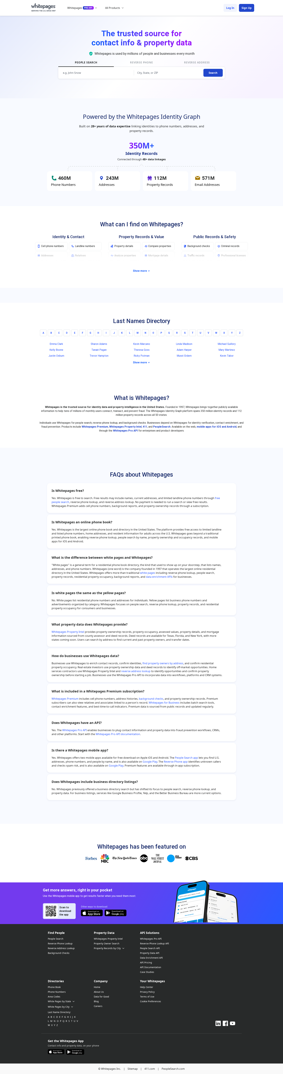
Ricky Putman (142, 355)
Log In (230, 8)
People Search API (150, 948)
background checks (151, 698)
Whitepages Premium (95, 426)
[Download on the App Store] (92, 913)
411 (145, 426)
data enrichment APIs (159, 577)
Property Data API (149, 953)
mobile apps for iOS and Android (216, 426)
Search (213, 73)
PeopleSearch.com (173, 1069)
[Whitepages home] (43, 7)
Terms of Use (147, 996)
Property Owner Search (106, 943)
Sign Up (247, 8)
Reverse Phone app (176, 761)
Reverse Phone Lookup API (154, 943)
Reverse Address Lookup (61, 948)
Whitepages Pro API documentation (118, 734)
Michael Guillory (227, 343)
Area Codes (54, 996)
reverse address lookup (136, 671)
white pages (147, 573)
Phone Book (54, 987)
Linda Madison (184, 343)
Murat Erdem (184, 355)
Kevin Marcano (141, 343)
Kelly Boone (56, 349)
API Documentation (150, 967)
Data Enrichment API (151, 957)
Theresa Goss (142, 349)
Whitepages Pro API (125, 430)
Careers (98, 1006)
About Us (99, 991)
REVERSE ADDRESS (197, 62)
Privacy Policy (147, 991)
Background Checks (58, 953)
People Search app (186, 757)
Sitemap (133, 1069)
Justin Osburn (56, 355)
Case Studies (147, 972)
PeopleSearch (161, 426)
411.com (149, 1069)
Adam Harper (184, 349)
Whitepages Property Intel (125, 426)
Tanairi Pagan (99, 349)
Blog (96, 1001)
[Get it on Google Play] (115, 913)
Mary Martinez (226, 349)
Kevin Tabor (227, 355)
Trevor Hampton (99, 355)
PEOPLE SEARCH (86, 62)
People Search (55, 938)
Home (97, 987)
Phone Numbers (57, 991)
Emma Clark (56, 343)
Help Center (146, 987)
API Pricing (146, 962)
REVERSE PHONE (141, 62)
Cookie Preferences (150, 1001)
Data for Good (101, 996)
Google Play (150, 761)
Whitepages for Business (164, 702)
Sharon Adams (99, 343)
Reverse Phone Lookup (60, 943)
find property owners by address (162, 663)
